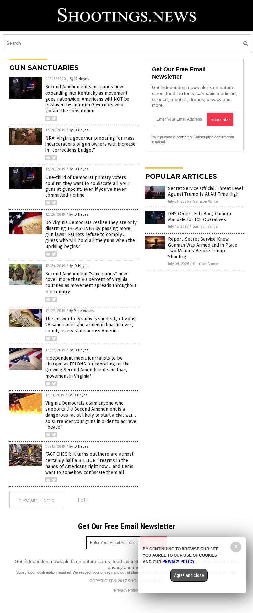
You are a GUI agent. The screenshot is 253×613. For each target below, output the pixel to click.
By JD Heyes (79, 79)
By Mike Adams (81, 311)
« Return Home (37, 500)
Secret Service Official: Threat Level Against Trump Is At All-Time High (205, 191)
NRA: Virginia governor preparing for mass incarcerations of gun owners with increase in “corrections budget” (90, 144)
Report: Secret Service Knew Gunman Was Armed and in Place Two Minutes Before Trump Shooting (202, 248)
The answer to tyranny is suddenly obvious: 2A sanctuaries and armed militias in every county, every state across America (90, 325)
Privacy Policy (126, 590)
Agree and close (189, 575)
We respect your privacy (92, 572)
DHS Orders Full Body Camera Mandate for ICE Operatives (199, 216)
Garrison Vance (205, 201)
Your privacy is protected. (172, 137)
